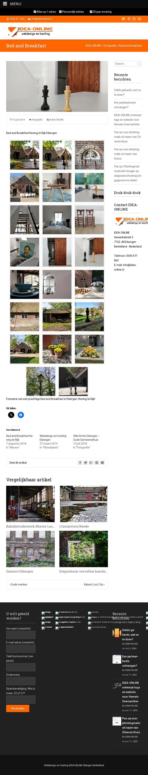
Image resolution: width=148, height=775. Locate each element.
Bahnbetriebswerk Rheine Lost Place (34, 526)
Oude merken (18, 584)
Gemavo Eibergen (19, 571)
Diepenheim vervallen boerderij (83, 571)
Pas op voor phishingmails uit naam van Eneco (127, 154)
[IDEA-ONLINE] (31, 31)
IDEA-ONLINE (57, 119)
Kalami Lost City (94, 584)
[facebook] (128, 19)
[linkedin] (139, 19)
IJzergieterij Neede (74, 526)
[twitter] (123, 19)
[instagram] (134, 19)
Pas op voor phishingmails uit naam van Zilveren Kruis (127, 137)
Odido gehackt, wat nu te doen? (130, 635)
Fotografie (37, 119)
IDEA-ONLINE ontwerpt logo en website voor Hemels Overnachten (127, 120)
